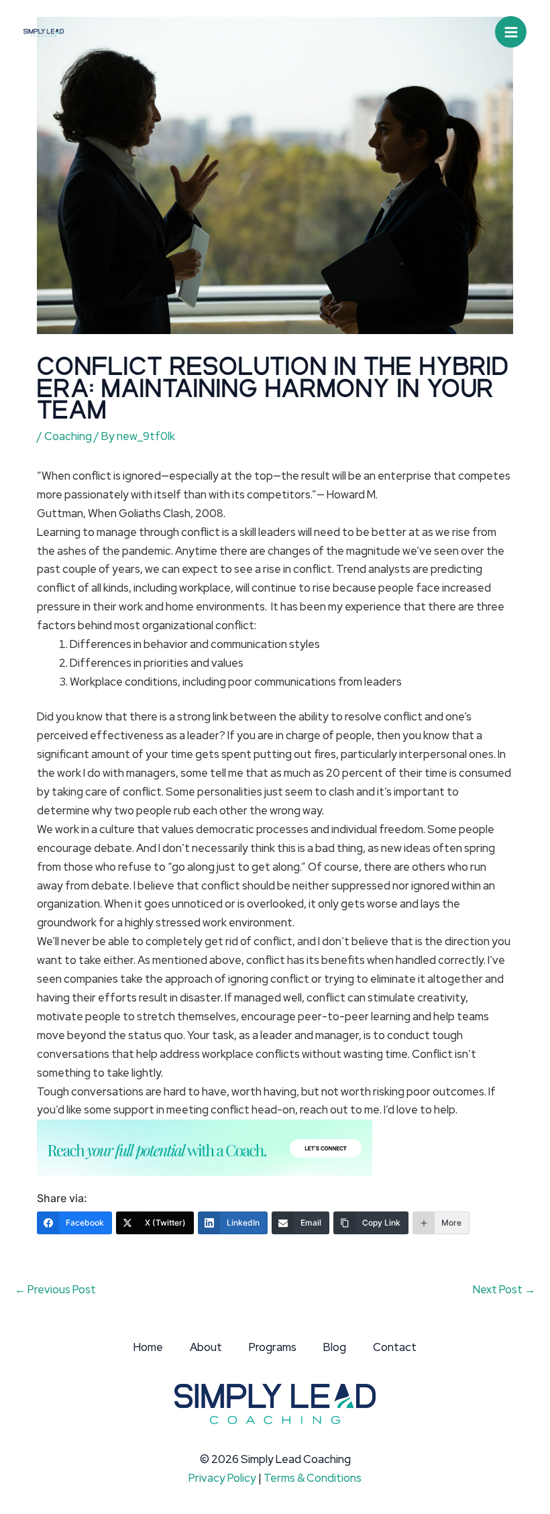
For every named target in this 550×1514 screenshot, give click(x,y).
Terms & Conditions (313, 1477)
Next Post (504, 1289)
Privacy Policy (222, 1477)
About (206, 1347)
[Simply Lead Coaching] (43, 31)
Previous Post (55, 1289)
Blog (334, 1347)
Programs (272, 1347)
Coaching (68, 436)
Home (148, 1347)
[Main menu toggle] (511, 32)
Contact (395, 1347)
